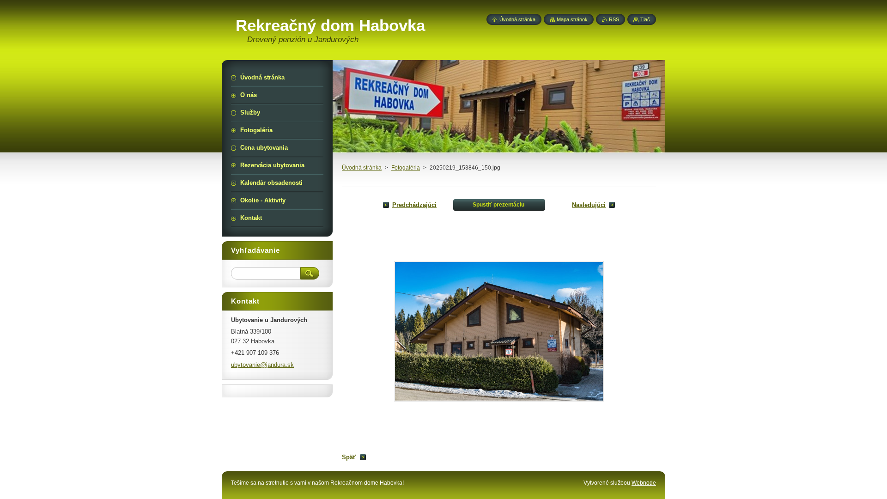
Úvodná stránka (362, 167)
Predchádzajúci (414, 204)
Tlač (645, 19)
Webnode (644, 483)
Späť (349, 457)
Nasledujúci (589, 204)
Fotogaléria (405, 167)
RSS (614, 19)
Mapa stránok (572, 19)
